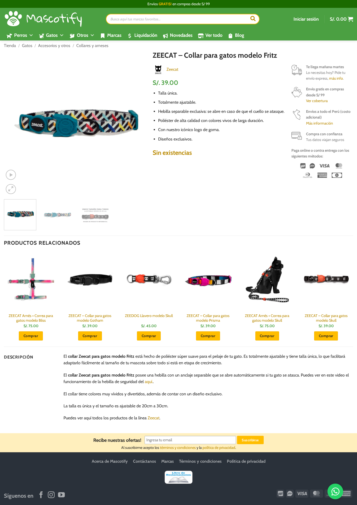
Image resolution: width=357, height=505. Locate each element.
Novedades (181, 35)
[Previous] (13, 123)
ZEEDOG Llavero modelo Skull (149, 315)
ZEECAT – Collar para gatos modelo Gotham (89, 318)
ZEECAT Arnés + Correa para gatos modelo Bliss (31, 318)
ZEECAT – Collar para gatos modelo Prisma (208, 318)
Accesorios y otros (54, 45)
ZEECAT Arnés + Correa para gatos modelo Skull (267, 318)
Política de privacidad (246, 461)
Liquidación (145, 35)
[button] (306, 19)
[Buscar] (253, 19)
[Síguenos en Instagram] (51, 495)
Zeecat (172, 69)
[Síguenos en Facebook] (41, 495)
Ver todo (213, 35)
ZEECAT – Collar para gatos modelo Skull (326, 318)
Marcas (114, 35)
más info (336, 78)
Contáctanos (144, 461)
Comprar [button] (31, 336)
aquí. (149, 381)
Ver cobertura (317, 100)
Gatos (27, 45)
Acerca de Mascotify (110, 461)
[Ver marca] (158, 69)
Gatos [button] (52, 35)
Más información (319, 123)
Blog (239, 35)
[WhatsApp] (335, 491)
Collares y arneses (92, 45)
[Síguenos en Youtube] (61, 495)
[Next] (139, 123)
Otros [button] (82, 35)
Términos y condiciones (200, 461)
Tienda (10, 45)
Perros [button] (20, 35)
